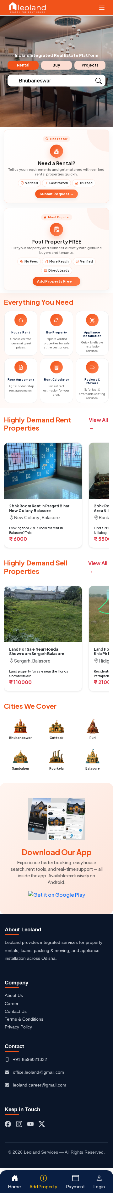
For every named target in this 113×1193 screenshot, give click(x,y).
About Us (14, 995)
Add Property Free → (56, 281)
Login (99, 1186)
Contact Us (16, 1011)
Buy (56, 65)
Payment (75, 1186)
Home (14, 1186)
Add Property (43, 1186)
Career (12, 1003)
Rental (23, 65)
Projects (90, 65)
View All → (98, 424)
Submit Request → (56, 194)
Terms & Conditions (24, 1019)
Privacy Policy (18, 1026)
